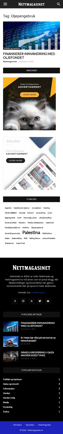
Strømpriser (9, 243)
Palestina (31, 232)
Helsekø (22, 213)
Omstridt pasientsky (12, 233)
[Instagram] (23, 301)
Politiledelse (47, 233)
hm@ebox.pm (38, 292)
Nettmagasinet (10, 61)
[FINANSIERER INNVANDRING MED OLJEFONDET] (31, 35)
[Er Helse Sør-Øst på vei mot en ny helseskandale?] (10, 341)
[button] (5, 4)
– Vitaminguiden (44, 425)
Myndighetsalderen (12, 228)
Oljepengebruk (37, 228)
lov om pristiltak (11, 223)
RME (25, 238)
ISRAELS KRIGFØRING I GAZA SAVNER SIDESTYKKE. (37, 354)
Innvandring (40, 213)
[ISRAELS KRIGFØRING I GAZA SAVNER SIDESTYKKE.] (10, 356)
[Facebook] (15, 301)
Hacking (46, 208)
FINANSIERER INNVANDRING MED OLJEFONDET (38, 324)
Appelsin (8, 208)
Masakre (22, 223)
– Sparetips (29, 425)
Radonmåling (17, 238)
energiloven (36, 208)
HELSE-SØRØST (11, 213)
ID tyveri (30, 213)
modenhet (50, 223)
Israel (50, 213)
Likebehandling (45, 218)
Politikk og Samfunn (12, 48)
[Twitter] (31, 301)
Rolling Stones (35, 238)
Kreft (19, 218)
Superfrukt (20, 243)
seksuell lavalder (49, 238)
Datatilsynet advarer (22, 208)
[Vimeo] (40, 301)
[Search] (58, 4)
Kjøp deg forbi (10, 218)
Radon (7, 238)
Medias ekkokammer (36, 223)
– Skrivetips (17, 425)
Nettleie (25, 228)
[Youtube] (48, 301)
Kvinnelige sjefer (30, 218)
